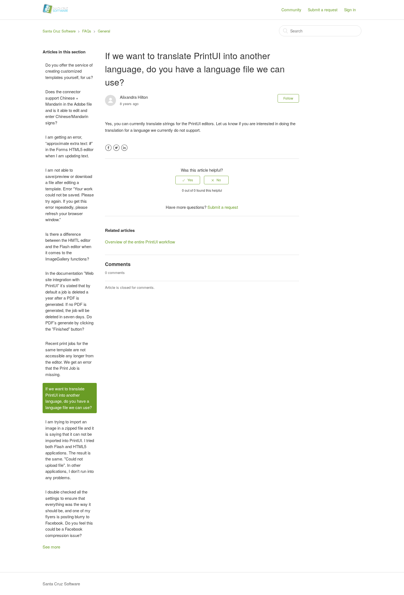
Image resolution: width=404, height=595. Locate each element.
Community (291, 9)
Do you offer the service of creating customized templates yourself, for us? (69, 71)
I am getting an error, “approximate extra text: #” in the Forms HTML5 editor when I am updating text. (69, 146)
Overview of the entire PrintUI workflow (140, 242)
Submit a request (322, 9)
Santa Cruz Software (59, 31)
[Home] (55, 12)
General (104, 31)
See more (51, 547)
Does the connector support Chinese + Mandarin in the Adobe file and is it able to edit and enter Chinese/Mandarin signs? (68, 107)
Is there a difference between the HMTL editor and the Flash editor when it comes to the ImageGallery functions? (68, 246)
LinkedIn (124, 147)
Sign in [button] (350, 9)
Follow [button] (288, 98)
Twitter (116, 147)
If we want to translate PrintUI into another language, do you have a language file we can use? (68, 398)
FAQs (86, 31)
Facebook (108, 147)
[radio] (187, 180)
